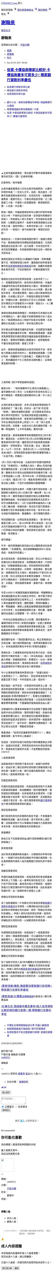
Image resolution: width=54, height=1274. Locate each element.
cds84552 (5, 1057)
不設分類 (24, 45)
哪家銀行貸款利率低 (17, 90)
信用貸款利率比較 (16, 94)
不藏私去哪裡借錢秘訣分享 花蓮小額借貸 (28, 1025)
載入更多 (6, 1092)
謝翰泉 (8, 22)
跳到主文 (5, 30)
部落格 (10, 54)
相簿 (9, 50)
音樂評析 (23, 1082)
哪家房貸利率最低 (30, 969)
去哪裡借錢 (28, 996)
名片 (9, 57)
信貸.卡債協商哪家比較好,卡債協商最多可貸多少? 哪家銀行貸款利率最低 (29, 75)
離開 (16, 1268)
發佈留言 (6, 1110)
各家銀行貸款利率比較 (18, 87)
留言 (27, 1073)
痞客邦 (21, 1073)
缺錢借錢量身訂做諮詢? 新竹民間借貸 (26, 1029)
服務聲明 (31, 1234)
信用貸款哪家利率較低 (19, 266)
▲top (3, 1087)
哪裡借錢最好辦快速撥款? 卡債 (22, 109)
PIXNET (13, 1231)
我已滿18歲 (7, 1268)
